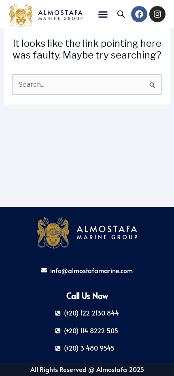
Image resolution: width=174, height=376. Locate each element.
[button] (103, 14)
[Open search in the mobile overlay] (121, 14)
